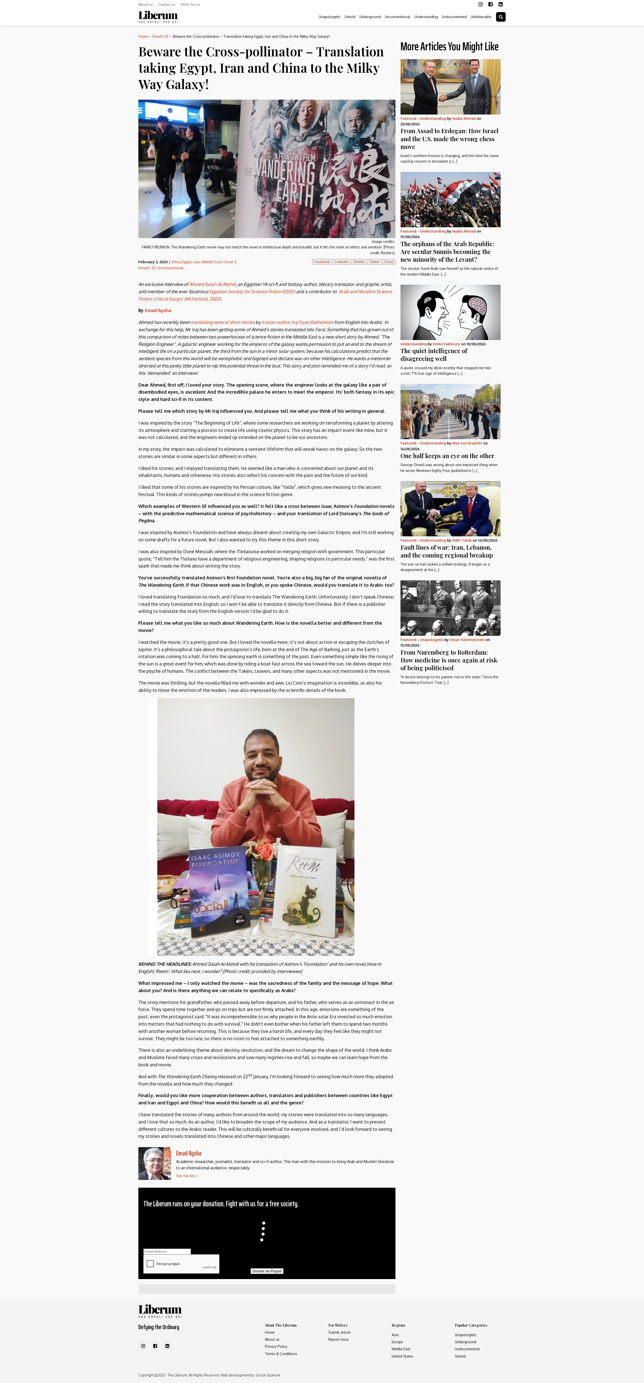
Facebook (322, 262)
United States (403, 1356)
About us (145, 4)
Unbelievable (481, 17)
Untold (350, 17)
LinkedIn (342, 262)
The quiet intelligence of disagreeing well (433, 354)
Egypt (187, 261)
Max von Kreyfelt (467, 443)
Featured (408, 118)
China (175, 261)
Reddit (359, 262)
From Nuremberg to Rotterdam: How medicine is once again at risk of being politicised (448, 660)
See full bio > (187, 1176)
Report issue (338, 1339)
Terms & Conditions (281, 1354)
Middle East (212, 261)
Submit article (339, 1332)
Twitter (374, 262)
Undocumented (454, 17)
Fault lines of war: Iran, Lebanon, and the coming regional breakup (446, 551)
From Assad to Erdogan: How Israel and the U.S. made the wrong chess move (449, 138)
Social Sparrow (268, 1375)
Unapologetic (330, 17)
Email (389, 262)
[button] (501, 17)
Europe (397, 1342)
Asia (395, 1335)
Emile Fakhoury (446, 344)
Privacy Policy (276, 1346)
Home (143, 36)
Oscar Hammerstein (467, 640)
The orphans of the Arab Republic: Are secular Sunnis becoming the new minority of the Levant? (447, 251)
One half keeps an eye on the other (447, 456)
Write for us (190, 4)
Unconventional (397, 17)
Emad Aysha (188, 1153)
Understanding (426, 17)
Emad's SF (160, 36)
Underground (370, 17)
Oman (228, 261)
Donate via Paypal (267, 1271)
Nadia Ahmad (464, 118)
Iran (196, 261)
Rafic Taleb (462, 540)
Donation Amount (267, 1217)
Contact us (167, 4)
